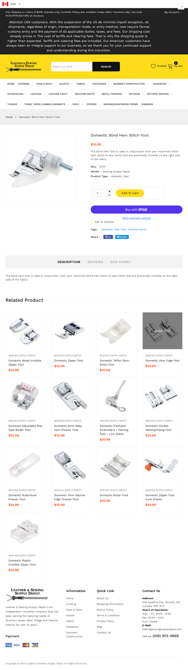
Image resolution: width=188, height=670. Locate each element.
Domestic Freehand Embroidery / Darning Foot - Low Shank (114, 430)
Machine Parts (85, 94)
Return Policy (105, 609)
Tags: (94, 229)
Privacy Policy (105, 621)
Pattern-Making (158, 94)
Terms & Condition (108, 615)
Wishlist (162, 66)
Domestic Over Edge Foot (162, 360)
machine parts (137, 229)
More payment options (136, 218)
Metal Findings (112, 94)
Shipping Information (110, 603)
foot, (124, 229)
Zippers (91, 104)
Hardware (160, 83)
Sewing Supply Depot (22, 355)
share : (95, 236)
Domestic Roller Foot (114, 495)
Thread (12, 104)
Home (9, 117)
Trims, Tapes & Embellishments (44, 104)
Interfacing (15, 94)
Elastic (64, 83)
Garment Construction (129, 83)
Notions (134, 94)
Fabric (81, 83)
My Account (171, 12)
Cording (23, 83)
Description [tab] (68, 262)
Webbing (147, 104)
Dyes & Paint (44, 83)
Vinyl (75, 104)
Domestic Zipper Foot (68, 360)
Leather (35, 94)
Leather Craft (58, 94)
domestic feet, (111, 229)
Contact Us (104, 632)
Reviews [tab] (95, 262)
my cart (178, 65)
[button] (181, 7)
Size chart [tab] (120, 262)
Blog (99, 626)
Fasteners (99, 83)
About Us (102, 598)
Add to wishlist (104, 221)
